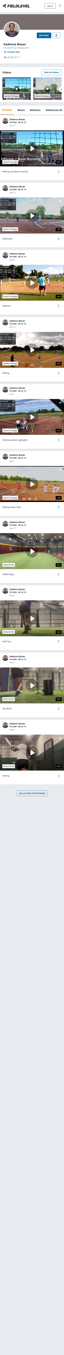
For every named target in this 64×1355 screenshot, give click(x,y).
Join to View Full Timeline (32, 793)
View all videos (51, 72)
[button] (59, 171)
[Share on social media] (56, 35)
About (21, 110)
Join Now (44, 35)
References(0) (54, 110)
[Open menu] (59, 171)
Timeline (7, 110)
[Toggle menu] (60, 6)
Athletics (35, 110)
